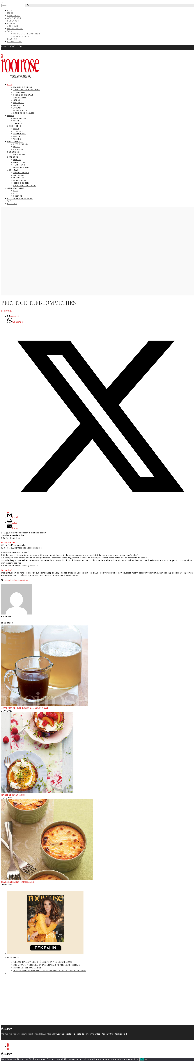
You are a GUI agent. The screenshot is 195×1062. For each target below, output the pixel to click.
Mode (10, 13)
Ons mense (19, 154)
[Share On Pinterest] (8, 1049)
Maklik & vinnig (22, 87)
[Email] (11, 1028)
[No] (145, 1059)
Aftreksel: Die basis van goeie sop (25, 708)
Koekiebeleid (121, 1034)
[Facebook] (7, 1028)
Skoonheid (13, 15)
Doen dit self (21, 167)
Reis (15, 191)
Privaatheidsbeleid (63, 1034)
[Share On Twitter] (8, 1046)
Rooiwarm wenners (20, 198)
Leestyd (12, 39)
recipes (24, 580)
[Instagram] (9, 1028)
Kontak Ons (14, 41)
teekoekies (9, 580)
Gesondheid (14, 18)
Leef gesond (20, 144)
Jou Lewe (13, 26)
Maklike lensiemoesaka (17, 881)
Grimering (19, 134)
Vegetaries (20, 97)
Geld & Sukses (21, 183)
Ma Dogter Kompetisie (27, 34)
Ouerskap (19, 175)
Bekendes (13, 21)
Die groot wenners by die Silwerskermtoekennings (46, 964)
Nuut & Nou (20, 110)
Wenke (17, 121)
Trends (17, 123)
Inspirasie (19, 178)
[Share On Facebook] (8, 1043)
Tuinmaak (19, 165)
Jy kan (17, 108)
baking (17, 580)
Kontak (12, 203)
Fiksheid (18, 149)
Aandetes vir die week (26, 90)
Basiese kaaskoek (13, 795)
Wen (9, 31)
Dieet (16, 147)
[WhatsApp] (6, 1028)
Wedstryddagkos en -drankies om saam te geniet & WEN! (49, 970)
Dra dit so (19, 118)
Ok (142, 1059)
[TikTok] (2, 1028)
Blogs (17, 193)
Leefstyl (12, 23)
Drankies (18, 105)
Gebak (17, 100)
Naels (16, 136)
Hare (16, 129)
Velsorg (18, 131)
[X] (4, 1028)
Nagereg (18, 103)
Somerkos (19, 92)
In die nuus (19, 180)
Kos (9, 10)
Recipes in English (24, 113)
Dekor (17, 160)
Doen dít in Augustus (27, 967)
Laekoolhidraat (23, 95)
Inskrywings (21, 36)
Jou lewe (13, 170)
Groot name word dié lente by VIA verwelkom (42, 961)
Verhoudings (21, 173)
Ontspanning (15, 28)
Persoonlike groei (24, 185)
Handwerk (19, 162)
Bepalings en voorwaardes (87, 1034)
